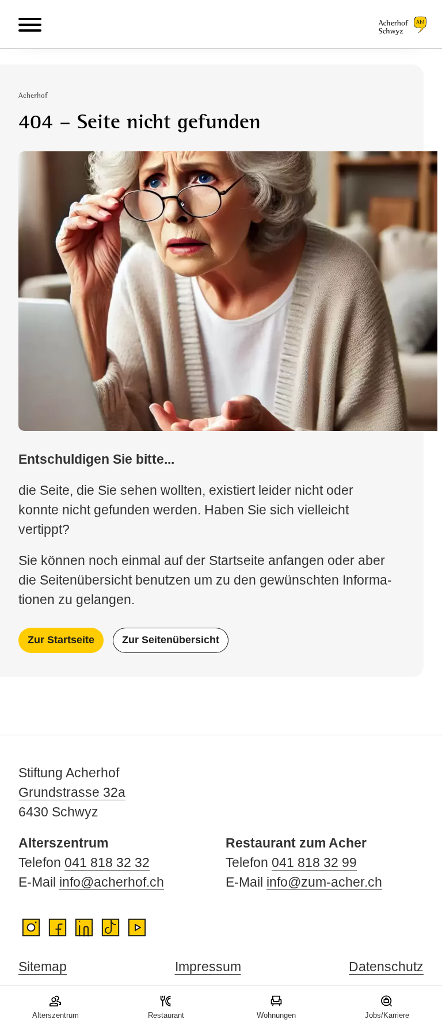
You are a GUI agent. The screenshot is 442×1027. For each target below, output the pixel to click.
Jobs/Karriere (387, 1015)
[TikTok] (110, 927)
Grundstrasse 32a (71, 792)
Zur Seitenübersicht (170, 640)
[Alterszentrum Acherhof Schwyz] (401, 24)
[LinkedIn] (84, 927)
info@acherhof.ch (111, 882)
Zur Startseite (61, 640)
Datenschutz (386, 966)
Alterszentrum (55, 1015)
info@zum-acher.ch (324, 882)
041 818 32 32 (107, 862)
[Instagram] (31, 927)
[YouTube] (137, 927)
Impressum (208, 966)
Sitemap (42, 966)
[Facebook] (57, 927)
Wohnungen (276, 1015)
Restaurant (166, 1015)
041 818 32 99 (314, 862)
